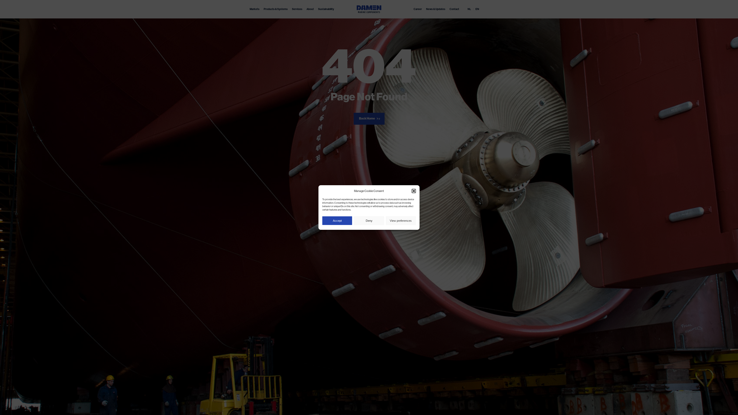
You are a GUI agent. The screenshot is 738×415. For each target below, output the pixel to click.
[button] (414, 191)
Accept (337, 220)
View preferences (401, 220)
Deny (369, 220)
